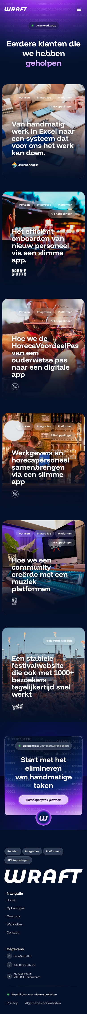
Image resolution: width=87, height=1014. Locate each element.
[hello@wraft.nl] (9, 956)
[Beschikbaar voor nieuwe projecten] (8, 994)
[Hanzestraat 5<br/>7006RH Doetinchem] (9, 976)
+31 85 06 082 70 (24, 964)
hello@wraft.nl (23, 956)
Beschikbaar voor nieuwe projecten (34, 994)
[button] (79, 9)
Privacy (12, 1003)
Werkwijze (14, 924)
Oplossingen (16, 908)
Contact (13, 932)
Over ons (13, 916)
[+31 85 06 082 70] (9, 965)
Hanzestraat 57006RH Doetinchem (27, 975)
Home (11, 900)
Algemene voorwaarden (43, 1003)
